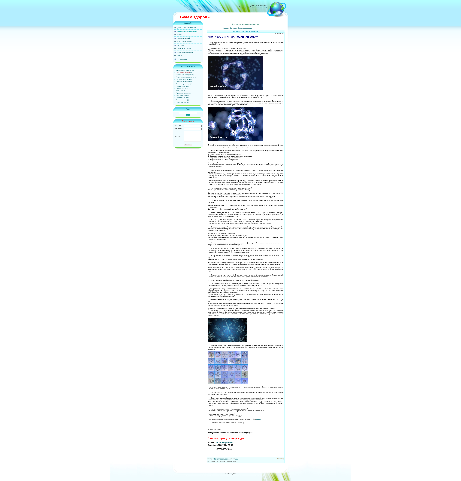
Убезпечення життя (182, 102)
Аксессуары (179, 90)
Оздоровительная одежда (184, 74)
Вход (265, 7)
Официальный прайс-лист (184, 70)
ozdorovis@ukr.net (224, 442)
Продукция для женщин (183, 84)
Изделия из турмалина (183, 93)
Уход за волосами (181, 95)
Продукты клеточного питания (185, 77)
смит (236, 458)
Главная (226, 28)
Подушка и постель (182, 86)
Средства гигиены (181, 100)
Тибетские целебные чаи (183, 79)
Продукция (233, 28)
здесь (258, 419)
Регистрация (258, 7)
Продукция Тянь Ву (182, 97)
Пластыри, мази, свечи (183, 81)
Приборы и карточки (182, 88)
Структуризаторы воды (183, 72)
